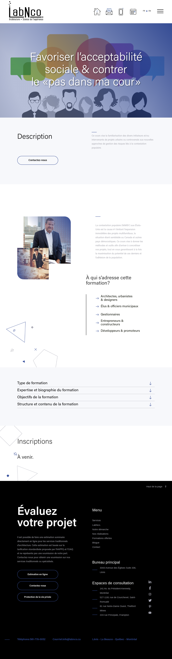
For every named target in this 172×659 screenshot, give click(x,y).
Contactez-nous (37, 160)
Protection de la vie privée (37, 597)
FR (144, 11)
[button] (160, 11)
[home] (50, 10)
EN (150, 11)
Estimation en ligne (38, 574)
